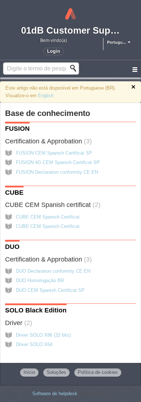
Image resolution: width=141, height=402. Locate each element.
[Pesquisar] (75, 68)
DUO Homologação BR (40, 280)
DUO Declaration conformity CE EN (53, 271)
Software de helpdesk (55, 393)
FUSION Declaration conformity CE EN (57, 172)
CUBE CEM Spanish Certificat (48, 217)
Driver (17, 323)
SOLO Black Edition (36, 310)
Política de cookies (98, 372)
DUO (12, 246)
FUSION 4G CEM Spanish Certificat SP (58, 162)
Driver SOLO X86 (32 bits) (43, 335)
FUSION (17, 128)
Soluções (56, 372)
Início (29, 372)
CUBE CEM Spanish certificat (51, 204)
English (46, 95)
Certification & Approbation (47, 141)
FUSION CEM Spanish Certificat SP (54, 153)
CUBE (14, 192)
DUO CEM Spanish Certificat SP (50, 290)
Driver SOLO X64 (34, 344)
